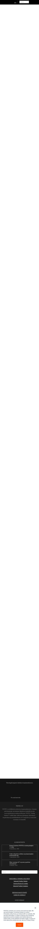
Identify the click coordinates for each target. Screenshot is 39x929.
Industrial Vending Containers (20, 886)
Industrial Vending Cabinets (20, 881)
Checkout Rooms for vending (20, 883)
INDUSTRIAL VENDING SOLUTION (19, 879)
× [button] (35, 907)
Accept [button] (19, 925)
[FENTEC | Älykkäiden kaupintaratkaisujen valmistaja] (18, 8)
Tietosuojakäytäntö (19, 892)
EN (15, 3)
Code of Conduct (19, 895)
